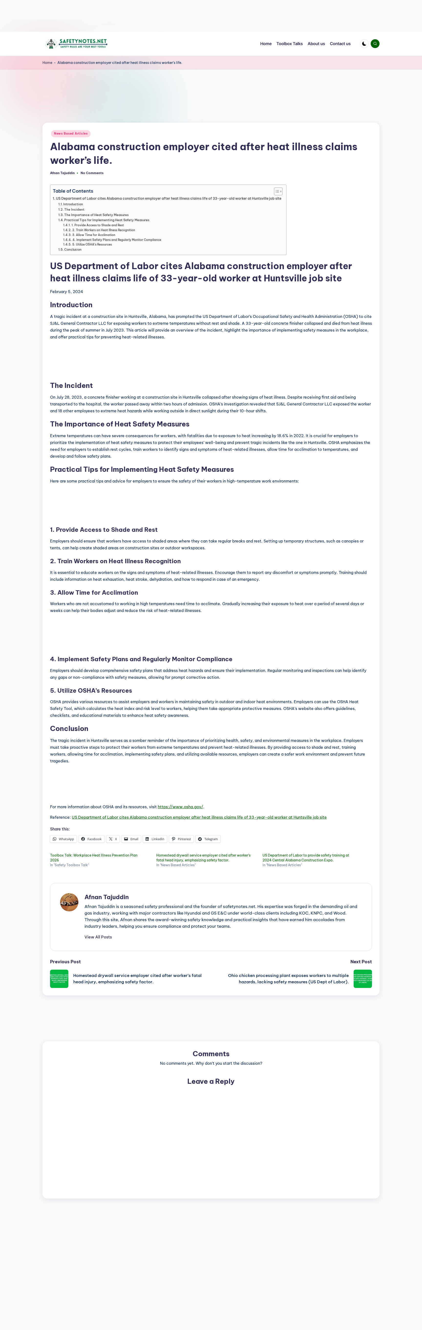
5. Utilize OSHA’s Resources (92, 244)
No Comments (92, 173)
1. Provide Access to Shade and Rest (98, 225)
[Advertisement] (146, 16)
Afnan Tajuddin (106, 897)
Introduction (73, 204)
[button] (98, 937)
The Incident (74, 209)
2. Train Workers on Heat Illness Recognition (103, 230)
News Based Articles (71, 133)
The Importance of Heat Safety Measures (96, 215)
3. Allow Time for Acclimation (93, 235)
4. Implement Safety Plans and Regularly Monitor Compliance (117, 240)
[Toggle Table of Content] (275, 191)
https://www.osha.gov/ (180, 806)
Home (47, 62)
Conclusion (73, 249)
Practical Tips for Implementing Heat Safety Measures (106, 220)
